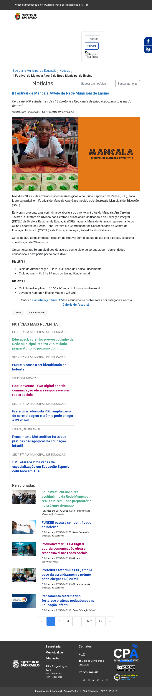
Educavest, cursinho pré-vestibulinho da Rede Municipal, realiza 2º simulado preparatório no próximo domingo (43, 343)
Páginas (93, 54)
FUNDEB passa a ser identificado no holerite (39, 367)
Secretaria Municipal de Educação (34, 70)
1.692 (88, 621)
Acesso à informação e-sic (29, 5)
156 (83, 654)
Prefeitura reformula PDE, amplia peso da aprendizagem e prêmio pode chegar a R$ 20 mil (42, 415)
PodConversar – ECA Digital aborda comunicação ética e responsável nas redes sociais (64, 548)
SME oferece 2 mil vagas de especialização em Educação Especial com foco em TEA (41, 466)
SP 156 (84, 5)
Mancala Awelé (36, 312)
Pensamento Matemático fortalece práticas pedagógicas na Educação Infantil (39, 441)
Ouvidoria (49, 5)
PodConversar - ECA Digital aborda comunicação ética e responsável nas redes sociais (41, 390)
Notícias (93, 57)
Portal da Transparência (67, 5)
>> (100, 621)
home (18, 312)
